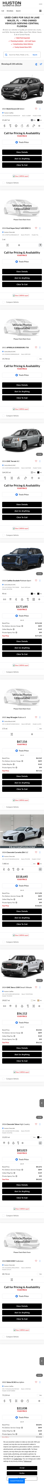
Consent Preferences (16, 1481)
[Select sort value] (40, 64)
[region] (22, 629)
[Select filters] (36, 64)
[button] (2, 11)
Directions (10, 11)
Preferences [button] (27, 1461)
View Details (22, 152)
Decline (22, 1473)
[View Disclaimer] (39, 125)
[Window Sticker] (40, 245)
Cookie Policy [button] (18, 1459)
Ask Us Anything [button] (22, 158)
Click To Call (22, 165)
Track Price (24, 142)
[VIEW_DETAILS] (22, 207)
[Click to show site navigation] (40, 11)
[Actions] (40, 109)
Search (35, 55)
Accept (22, 1468)
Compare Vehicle (12, 183)
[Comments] (40, 869)
